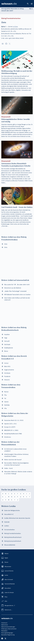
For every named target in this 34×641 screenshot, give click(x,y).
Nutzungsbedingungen (7, 633)
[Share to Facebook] (6, 44)
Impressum (4, 623)
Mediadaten (4, 631)
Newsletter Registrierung (7, 635)
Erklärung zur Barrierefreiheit (8, 629)
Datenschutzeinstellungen (8, 627)
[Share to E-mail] (3, 44)
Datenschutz (4, 625)
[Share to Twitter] (10, 44)
